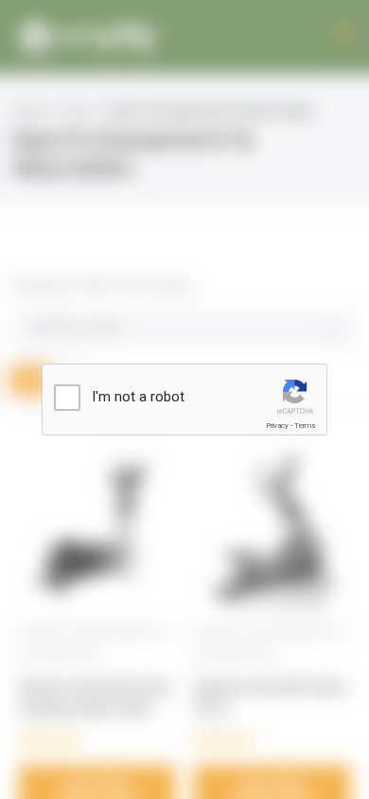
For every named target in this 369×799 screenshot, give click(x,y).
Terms (304, 425)
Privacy (277, 425)
